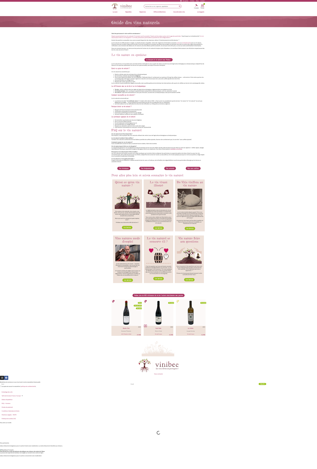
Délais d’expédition (7, 399)
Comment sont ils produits (142, 36)
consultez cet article (176, 149)
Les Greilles (190, 328)
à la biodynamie (186, 43)
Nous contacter (158, 374)
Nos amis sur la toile (5, 422)
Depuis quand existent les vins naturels (122, 36)
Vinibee (192, 0)
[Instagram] (2, 378)
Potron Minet (158, 331)
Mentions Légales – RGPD (9, 414)
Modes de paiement (7, 407)
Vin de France (158, 334)
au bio (178, 43)
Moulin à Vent (126, 328)
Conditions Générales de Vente (10, 411)
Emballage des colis (7, 392)
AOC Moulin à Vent (126, 334)
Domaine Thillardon (126, 331)
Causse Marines (191, 331)
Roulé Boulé (158, 328)
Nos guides (185, 0)
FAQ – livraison (6, 403)
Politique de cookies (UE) (9, 418)
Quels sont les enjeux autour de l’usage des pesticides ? (166, 36)
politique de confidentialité (28, 386)
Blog (197, 0)
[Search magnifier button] (179, 6)
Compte (196, 8)
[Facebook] (6, 378)
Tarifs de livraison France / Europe (11, 396)
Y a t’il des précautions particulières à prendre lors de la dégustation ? (151, 37)
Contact (202, 0)
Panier (202, 8)
